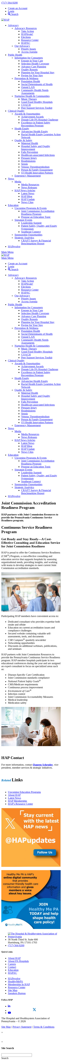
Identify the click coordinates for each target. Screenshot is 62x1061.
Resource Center (16, 987)
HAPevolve (14, 978)
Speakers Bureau (17, 993)
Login (11, 11)
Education (13, 970)
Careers (12, 964)
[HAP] (5, 19)
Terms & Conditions (43, 1026)
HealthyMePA (15, 981)
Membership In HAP (19, 984)
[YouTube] (9, 1012)
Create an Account (17, 8)
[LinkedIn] (9, 1006)
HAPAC (12, 973)
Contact (12, 967)
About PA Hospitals (18, 961)
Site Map (12, 990)
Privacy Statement (22, 1026)
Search (14, 14)
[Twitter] (34, 1009)
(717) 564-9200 (9, 2)
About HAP (14, 958)
